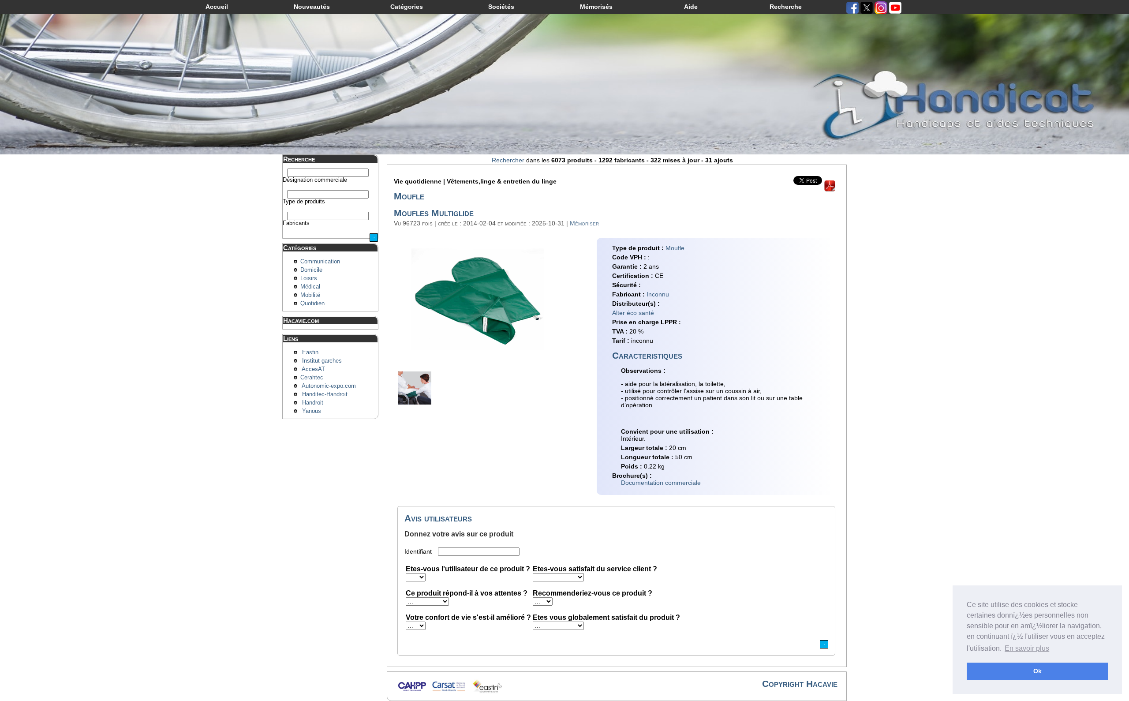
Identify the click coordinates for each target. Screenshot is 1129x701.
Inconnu (658, 294)
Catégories (406, 6)
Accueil (217, 6)
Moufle (674, 247)
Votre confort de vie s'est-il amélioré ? (468, 617)
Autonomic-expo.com (329, 386)
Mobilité (310, 295)
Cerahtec (311, 378)
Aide (691, 6)
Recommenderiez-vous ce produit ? (592, 593)
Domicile (311, 270)
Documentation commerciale (661, 482)
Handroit (312, 403)
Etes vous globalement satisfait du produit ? (606, 617)
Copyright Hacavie (799, 684)
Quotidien (312, 303)
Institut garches (322, 361)
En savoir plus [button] (1027, 648)
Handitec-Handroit (325, 394)
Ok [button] (1037, 671)
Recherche (786, 6)
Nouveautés (312, 6)
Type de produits (304, 202)
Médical (310, 287)
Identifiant (419, 551)
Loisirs (308, 278)
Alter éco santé (633, 312)
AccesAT (313, 369)
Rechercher (508, 160)
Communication (320, 262)
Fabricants (296, 223)
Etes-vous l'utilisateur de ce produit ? (468, 569)
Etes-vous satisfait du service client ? (595, 569)
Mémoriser (584, 223)
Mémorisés (596, 6)
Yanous (311, 411)
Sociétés (501, 6)
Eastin (310, 352)
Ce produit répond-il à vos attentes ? (466, 593)
